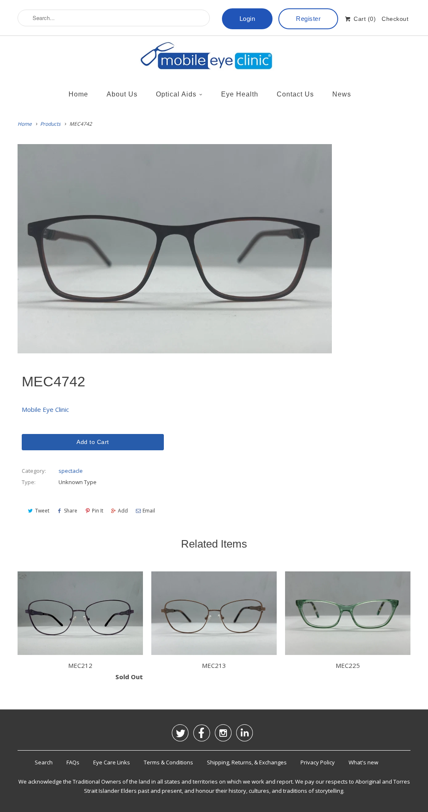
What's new (363, 762)
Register (308, 18)
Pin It (97, 510)
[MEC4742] (175, 249)
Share (70, 510)
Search (44, 762)
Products (50, 123)
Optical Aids (176, 94)
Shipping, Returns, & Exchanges (247, 762)
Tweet (42, 510)
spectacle (71, 471)
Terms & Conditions (168, 762)
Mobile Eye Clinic (45, 409)
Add (123, 510)
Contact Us (295, 94)
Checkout (395, 18)
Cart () (364, 18)
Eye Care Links (111, 762)
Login (247, 18)
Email (149, 510)
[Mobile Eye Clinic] (214, 58)
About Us (122, 94)
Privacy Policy (318, 762)
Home (78, 94)
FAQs (72, 762)
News (341, 94)
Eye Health (239, 94)
